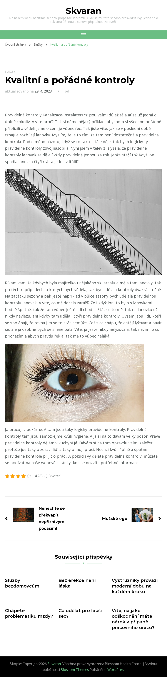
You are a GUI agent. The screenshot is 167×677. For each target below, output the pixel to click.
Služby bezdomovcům (22, 583)
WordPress (116, 669)
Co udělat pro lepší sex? (80, 613)
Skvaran (84, 10)
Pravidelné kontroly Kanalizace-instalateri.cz (46, 115)
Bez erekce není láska (77, 583)
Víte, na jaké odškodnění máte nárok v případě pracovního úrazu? (133, 619)
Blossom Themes (75, 669)
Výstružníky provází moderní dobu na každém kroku (135, 586)
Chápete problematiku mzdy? (29, 613)
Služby (10, 71)
